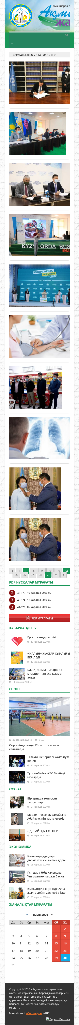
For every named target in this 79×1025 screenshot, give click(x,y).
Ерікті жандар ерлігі (41, 637)
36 (24, 575)
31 (42, 571)
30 (33, 571)
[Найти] (67, 35)
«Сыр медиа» (34, 1013)
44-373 (21, 607)
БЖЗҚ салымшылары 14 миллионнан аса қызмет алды (45, 673)
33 (58, 571)
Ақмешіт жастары (39, 17)
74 (55, 575)
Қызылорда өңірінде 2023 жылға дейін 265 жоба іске (46, 890)
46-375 (21, 593)
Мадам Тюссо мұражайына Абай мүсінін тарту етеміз (46, 816)
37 (32, 575)
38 (40, 575)
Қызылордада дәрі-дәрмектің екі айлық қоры (46, 858)
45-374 (21, 600)
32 (50, 571)
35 (16, 575)
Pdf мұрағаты (42, 618)
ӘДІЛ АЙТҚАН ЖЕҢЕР (42, 831)
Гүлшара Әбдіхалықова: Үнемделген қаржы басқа (45, 874)
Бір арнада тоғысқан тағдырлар (42, 800)
